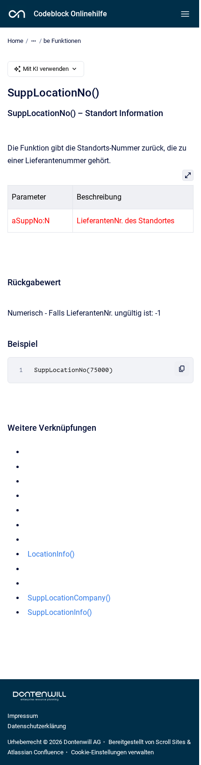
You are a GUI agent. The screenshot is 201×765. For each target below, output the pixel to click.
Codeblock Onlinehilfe (70, 13)
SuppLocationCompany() (69, 597)
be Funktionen (62, 40)
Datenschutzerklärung (36, 726)
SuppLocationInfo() (60, 612)
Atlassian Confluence (35, 752)
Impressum (22, 715)
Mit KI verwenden (46, 68)
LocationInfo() (51, 554)
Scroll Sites (171, 741)
